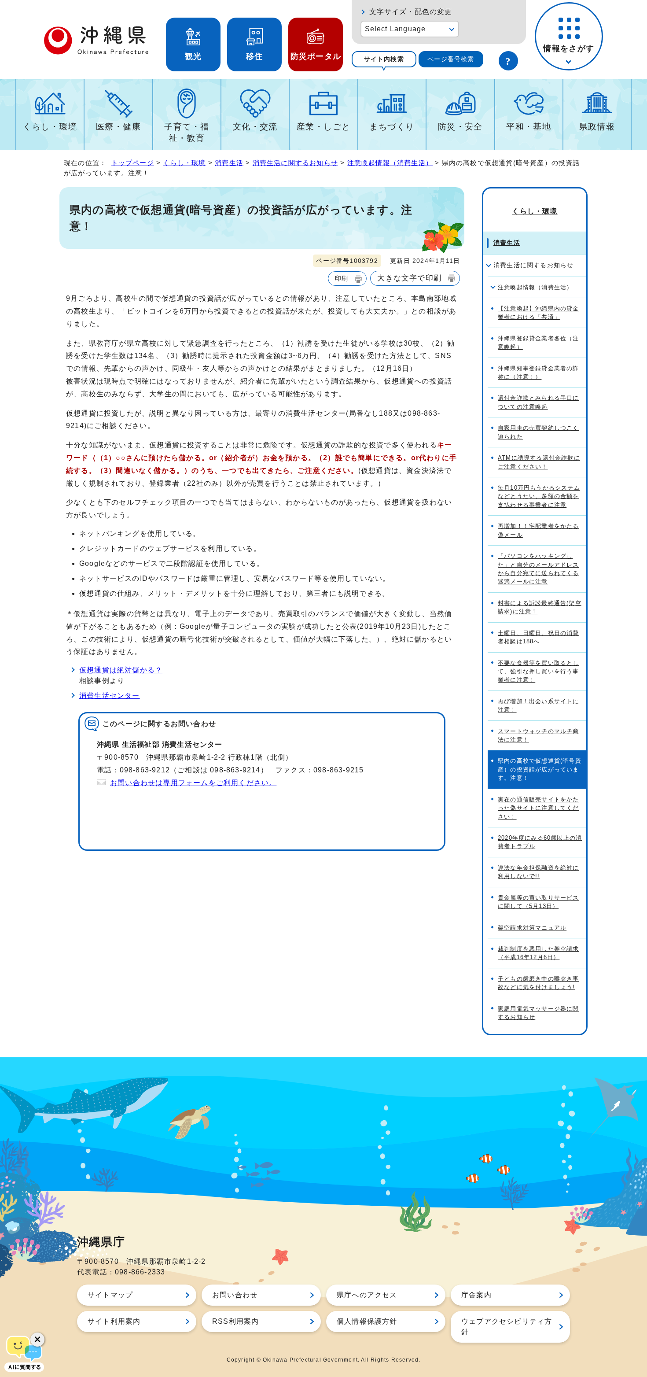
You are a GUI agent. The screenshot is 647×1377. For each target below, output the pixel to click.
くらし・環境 (50, 126)
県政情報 (597, 126)
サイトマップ (110, 1295)
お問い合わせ (234, 1295)
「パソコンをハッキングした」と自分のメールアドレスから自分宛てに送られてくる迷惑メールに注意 (538, 569)
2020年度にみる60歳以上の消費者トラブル (540, 841)
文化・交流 (255, 126)
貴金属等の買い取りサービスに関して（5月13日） (538, 901)
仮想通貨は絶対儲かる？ (120, 670)
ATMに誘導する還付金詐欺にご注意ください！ (539, 461)
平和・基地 (528, 126)
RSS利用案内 (235, 1321)
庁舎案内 (476, 1295)
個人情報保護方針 (367, 1321)
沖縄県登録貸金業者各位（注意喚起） (538, 342)
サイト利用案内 (114, 1321)
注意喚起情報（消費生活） (390, 162)
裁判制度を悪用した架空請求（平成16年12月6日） (538, 952)
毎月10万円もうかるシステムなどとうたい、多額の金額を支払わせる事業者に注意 (539, 496)
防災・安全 (460, 126)
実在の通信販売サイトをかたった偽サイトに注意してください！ (538, 808)
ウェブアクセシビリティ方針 (506, 1327)
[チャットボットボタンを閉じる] (37, 1340)
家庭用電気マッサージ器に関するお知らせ (538, 1012)
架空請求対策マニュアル (532, 927)
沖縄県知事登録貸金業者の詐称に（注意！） (538, 372)
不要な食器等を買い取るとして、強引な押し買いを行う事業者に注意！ (538, 671)
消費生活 (229, 162)
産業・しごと (324, 126)
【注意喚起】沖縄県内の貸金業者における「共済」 (538, 312)
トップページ (132, 162)
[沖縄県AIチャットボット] (24, 1353)
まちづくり (391, 126)
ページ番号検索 (450, 59)
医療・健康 (118, 126)
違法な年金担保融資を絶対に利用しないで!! (538, 871)
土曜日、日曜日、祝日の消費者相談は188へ (538, 637)
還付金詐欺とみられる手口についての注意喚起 (538, 402)
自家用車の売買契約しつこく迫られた (538, 432)
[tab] (384, 59)
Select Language (395, 29)
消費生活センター (109, 695)
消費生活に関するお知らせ (295, 162)
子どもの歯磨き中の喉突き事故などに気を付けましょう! (538, 982)
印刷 (341, 278)
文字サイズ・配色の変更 (410, 11)
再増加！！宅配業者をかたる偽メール (538, 530)
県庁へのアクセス (367, 1295)
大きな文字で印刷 (409, 277)
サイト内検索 (384, 59)
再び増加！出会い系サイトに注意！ (538, 705)
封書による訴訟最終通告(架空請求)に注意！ (539, 607)
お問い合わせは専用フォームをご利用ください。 (193, 782)
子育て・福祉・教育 (186, 132)
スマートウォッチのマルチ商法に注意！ (538, 735)
